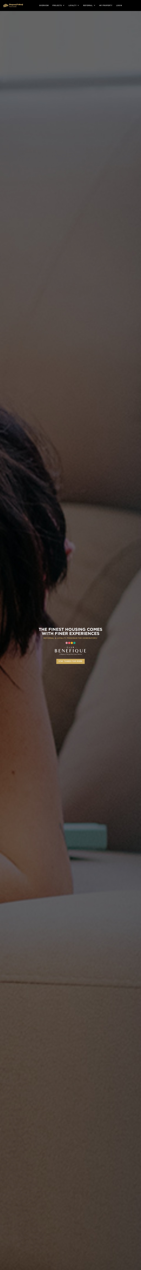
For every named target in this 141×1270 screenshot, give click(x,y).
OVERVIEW (44, 5)
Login (119, 5)
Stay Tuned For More (70, 661)
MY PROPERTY (105, 5)
